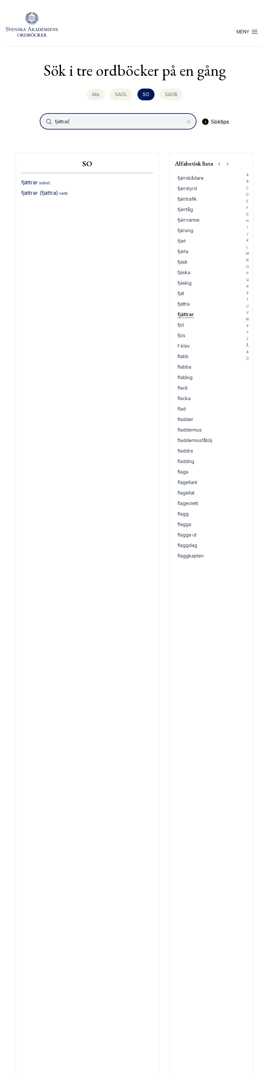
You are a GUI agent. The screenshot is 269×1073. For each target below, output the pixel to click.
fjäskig (184, 283)
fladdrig (185, 461)
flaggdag (187, 545)
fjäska (183, 272)
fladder (185, 419)
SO (146, 94)
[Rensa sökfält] (188, 121)
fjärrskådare (190, 178)
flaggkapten (190, 555)
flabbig (185, 377)
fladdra (185, 451)
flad (181, 409)
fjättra (183, 304)
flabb (183, 356)
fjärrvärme (188, 220)
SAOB (171, 94)
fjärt (181, 241)
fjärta (182, 251)
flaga (182, 472)
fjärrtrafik (187, 199)
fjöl (180, 325)
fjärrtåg (185, 209)
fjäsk (182, 262)
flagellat (186, 493)
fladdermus (189, 430)
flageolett (187, 503)
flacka (184, 398)
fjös (181, 335)
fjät (180, 293)
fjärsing (185, 230)
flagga (184, 524)
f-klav (183, 346)
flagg (183, 513)
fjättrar (185, 314)
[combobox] (119, 121)
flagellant (187, 482)
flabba (184, 367)
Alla (95, 94)
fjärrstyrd (187, 188)
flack (182, 388)
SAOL (121, 94)
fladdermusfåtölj (194, 440)
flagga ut (187, 534)
